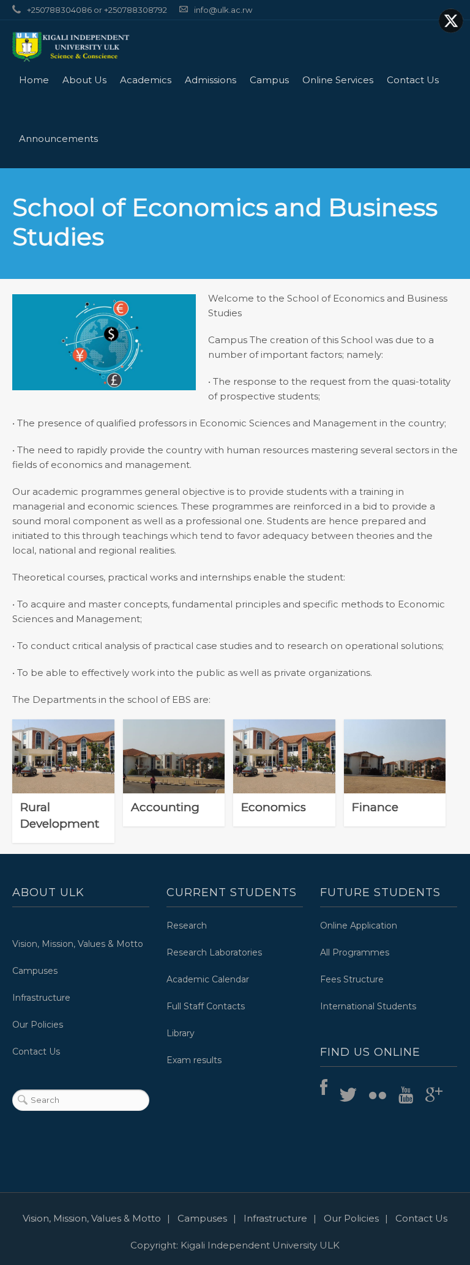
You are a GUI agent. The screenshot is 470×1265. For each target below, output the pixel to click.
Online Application (358, 925)
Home (34, 80)
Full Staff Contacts (205, 1006)
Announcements (58, 138)
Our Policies (37, 1024)
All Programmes (354, 952)
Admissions (210, 80)
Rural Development (59, 815)
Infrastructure (41, 997)
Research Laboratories (214, 952)
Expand (174, 780)
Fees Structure (352, 979)
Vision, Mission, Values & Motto (77, 943)
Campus (269, 80)
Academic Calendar (207, 979)
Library (180, 1033)
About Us (84, 80)
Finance (395, 748)
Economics (284, 748)
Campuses (35, 970)
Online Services (337, 80)
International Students (368, 1006)
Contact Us (413, 80)
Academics (145, 80)
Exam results (194, 1060)
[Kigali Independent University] (71, 46)
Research (186, 925)
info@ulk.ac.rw (223, 10)
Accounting (174, 748)
